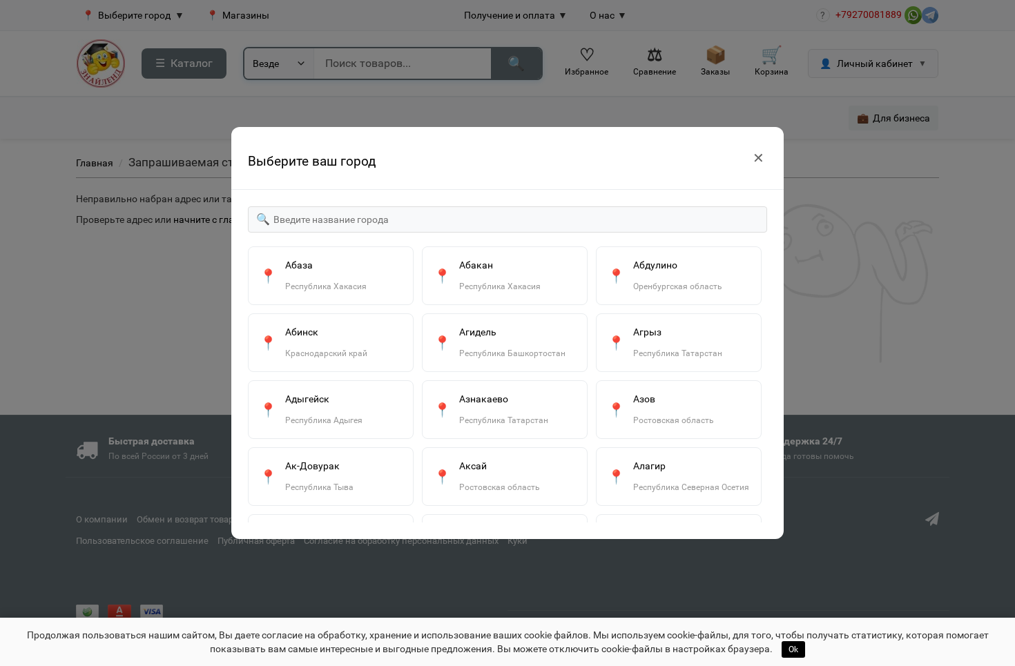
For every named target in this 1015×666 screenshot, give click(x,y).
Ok (793, 649)
